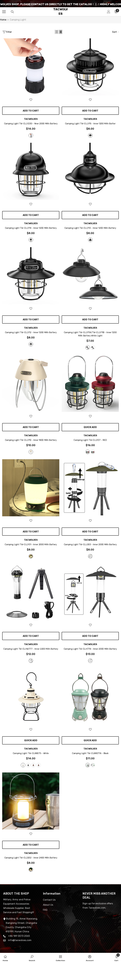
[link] (31, 957)
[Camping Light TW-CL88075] (30, 696)
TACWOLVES (31, 119)
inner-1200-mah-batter (90, 135)
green (93, 452)
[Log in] (108, 11)
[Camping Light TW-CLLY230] (30, 66)
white (23, 765)
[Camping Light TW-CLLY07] (90, 383)
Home (3, 19)
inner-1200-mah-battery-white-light (87, 347)
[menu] (4, 11)
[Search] (12, 12)
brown (38, 765)
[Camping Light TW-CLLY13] (90, 171)
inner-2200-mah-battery (31, 660)
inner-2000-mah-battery (31, 556)
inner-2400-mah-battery (31, 869)
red (87, 452)
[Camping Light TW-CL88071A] (90, 696)
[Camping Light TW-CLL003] (90, 487)
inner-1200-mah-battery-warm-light (93, 347)
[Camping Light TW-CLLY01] (30, 487)
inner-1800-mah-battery (31, 452)
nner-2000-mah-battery (31, 135)
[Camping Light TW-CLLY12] (30, 275)
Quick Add (90, 427)
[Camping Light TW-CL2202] (30, 801)
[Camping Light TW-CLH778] (90, 592)
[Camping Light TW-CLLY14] (30, 171)
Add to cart (31, 110)
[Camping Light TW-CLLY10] (30, 383)
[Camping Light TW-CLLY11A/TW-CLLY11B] (90, 275)
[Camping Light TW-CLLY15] (90, 66)
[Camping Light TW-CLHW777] (30, 592)
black (28, 765)
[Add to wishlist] (30, 99)
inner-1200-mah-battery (31, 240)
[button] (57, 32)
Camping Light (18, 19)
